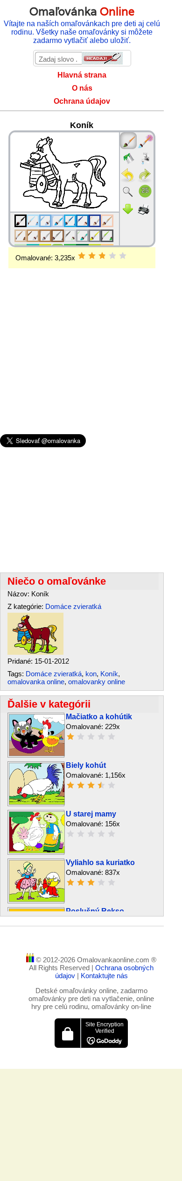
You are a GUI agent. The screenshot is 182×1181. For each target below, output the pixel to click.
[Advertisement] (82, 336)
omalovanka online (35, 682)
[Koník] (35, 652)
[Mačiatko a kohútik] (37, 754)
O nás (82, 88)
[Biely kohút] (37, 802)
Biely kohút (86, 765)
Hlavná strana (81, 75)
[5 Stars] (122, 255)
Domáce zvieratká (73, 606)
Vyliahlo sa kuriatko (100, 862)
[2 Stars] (92, 255)
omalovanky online (96, 682)
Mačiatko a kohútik (99, 717)
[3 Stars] (102, 255)
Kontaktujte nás (104, 976)
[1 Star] (81, 255)
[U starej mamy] (37, 851)
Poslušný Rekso (95, 911)
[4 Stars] (112, 255)
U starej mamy (91, 814)
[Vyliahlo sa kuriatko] (37, 899)
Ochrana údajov (82, 101)
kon (91, 674)
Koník (109, 674)
